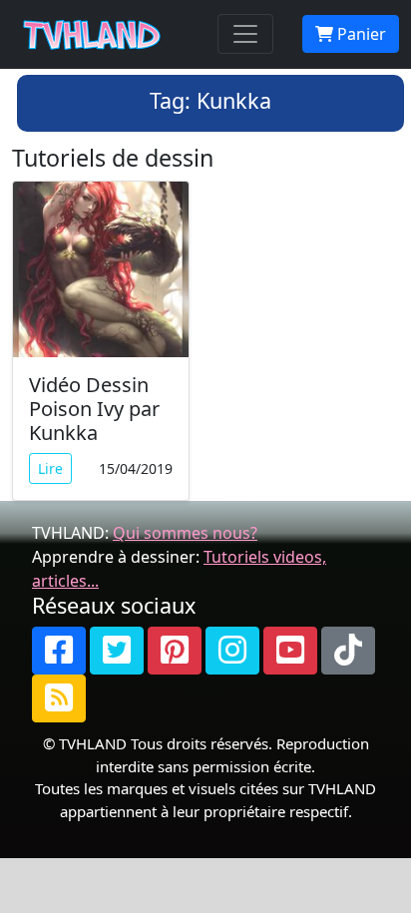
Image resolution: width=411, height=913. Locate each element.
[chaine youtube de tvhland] (290, 651)
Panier (359, 34)
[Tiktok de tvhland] (348, 651)
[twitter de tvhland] (117, 651)
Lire (50, 468)
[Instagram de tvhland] (232, 651)
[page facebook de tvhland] (59, 651)
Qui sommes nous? (185, 533)
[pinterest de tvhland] (175, 651)
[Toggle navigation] (245, 34)
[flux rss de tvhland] (59, 698)
